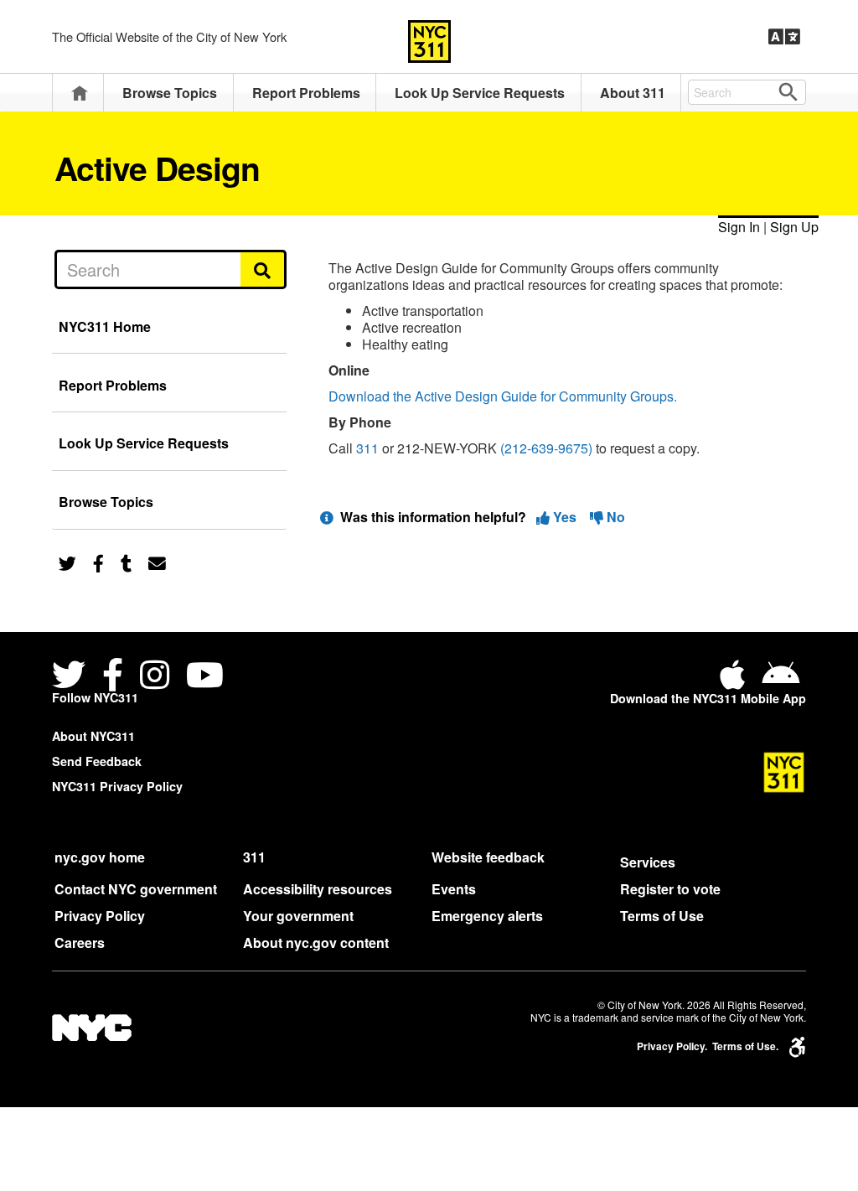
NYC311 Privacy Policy (117, 786)
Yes (565, 516)
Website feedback (488, 857)
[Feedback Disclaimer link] (326, 516)
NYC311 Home (105, 326)
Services (647, 862)
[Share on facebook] (98, 562)
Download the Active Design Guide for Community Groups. (502, 396)
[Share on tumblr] (126, 562)
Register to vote (670, 888)
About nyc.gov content (316, 942)
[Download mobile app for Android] (780, 681)
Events (454, 888)
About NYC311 (93, 736)
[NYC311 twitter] (72, 676)
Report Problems (306, 92)
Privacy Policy (99, 915)
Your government (298, 915)
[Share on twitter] (67, 562)
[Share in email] (157, 562)
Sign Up (794, 226)
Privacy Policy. (672, 1046)
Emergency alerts (487, 915)
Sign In (739, 226)
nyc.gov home (99, 857)
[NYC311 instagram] (154, 676)
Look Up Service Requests (480, 92)
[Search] (263, 269)
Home (79, 92)
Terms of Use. (745, 1046)
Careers (79, 942)
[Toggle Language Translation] (784, 36)
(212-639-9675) (546, 448)
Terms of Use (662, 915)
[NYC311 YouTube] (204, 676)
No (614, 516)
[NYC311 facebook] (113, 676)
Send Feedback (97, 761)
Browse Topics (169, 92)
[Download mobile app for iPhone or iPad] (736, 681)
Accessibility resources (317, 888)
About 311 (632, 92)
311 (367, 448)
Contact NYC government (135, 888)
